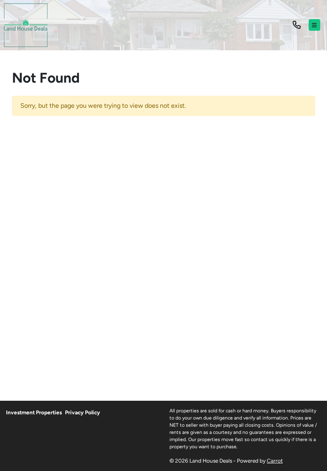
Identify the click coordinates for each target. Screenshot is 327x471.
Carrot (275, 460)
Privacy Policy (82, 412)
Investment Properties (34, 412)
